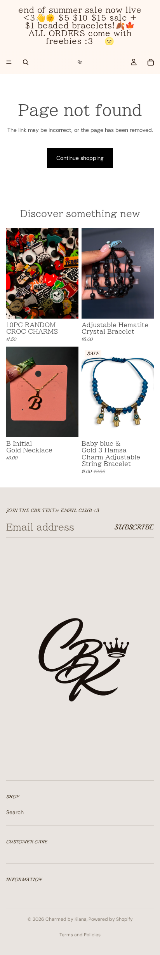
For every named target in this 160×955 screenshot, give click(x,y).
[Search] (25, 62)
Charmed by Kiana (66, 919)
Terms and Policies (80, 935)
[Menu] (9, 62)
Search (15, 812)
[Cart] (150, 62)
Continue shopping (80, 157)
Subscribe (134, 527)
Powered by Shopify (111, 919)
